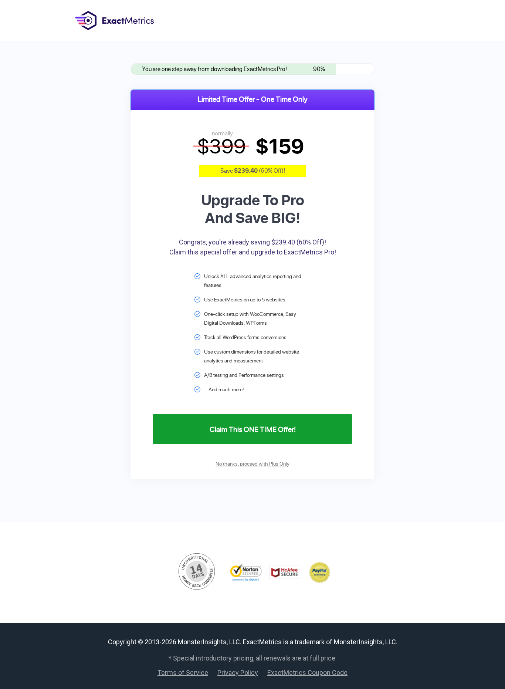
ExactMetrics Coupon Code (307, 672)
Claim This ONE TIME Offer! (253, 429)
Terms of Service (182, 672)
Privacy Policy (237, 672)
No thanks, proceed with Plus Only (252, 463)
